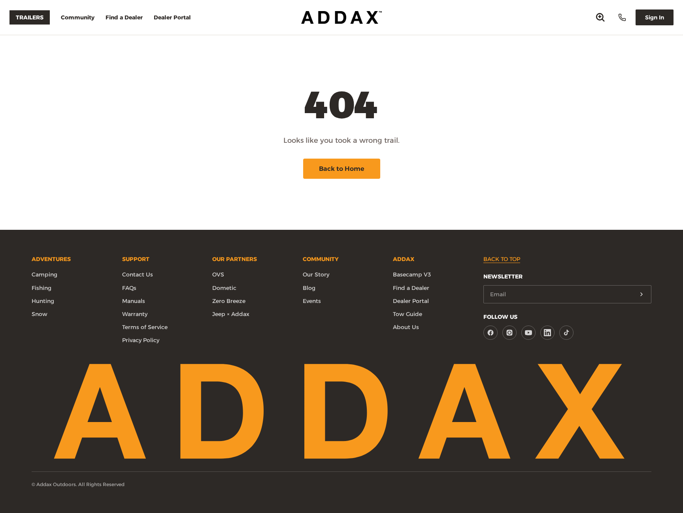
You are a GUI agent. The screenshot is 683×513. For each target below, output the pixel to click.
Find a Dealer (124, 17)
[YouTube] (528, 333)
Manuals (133, 301)
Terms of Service (145, 327)
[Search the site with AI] (600, 17)
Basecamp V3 (412, 274)
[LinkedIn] (547, 333)
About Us (406, 327)
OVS (218, 274)
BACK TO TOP (501, 259)
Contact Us (137, 274)
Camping (44, 274)
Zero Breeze (228, 301)
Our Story (316, 274)
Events (312, 301)
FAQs (129, 288)
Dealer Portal (172, 17)
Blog (309, 288)
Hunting (43, 301)
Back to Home (341, 168)
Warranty (134, 314)
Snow (39, 314)
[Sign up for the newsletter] (641, 294)
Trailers (29, 17)
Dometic (224, 288)
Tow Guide (407, 314)
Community (77, 17)
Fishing (41, 288)
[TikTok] (566, 333)
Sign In (654, 17)
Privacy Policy (140, 340)
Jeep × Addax (230, 314)
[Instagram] (509, 333)
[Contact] (622, 17)
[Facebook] (490, 333)
